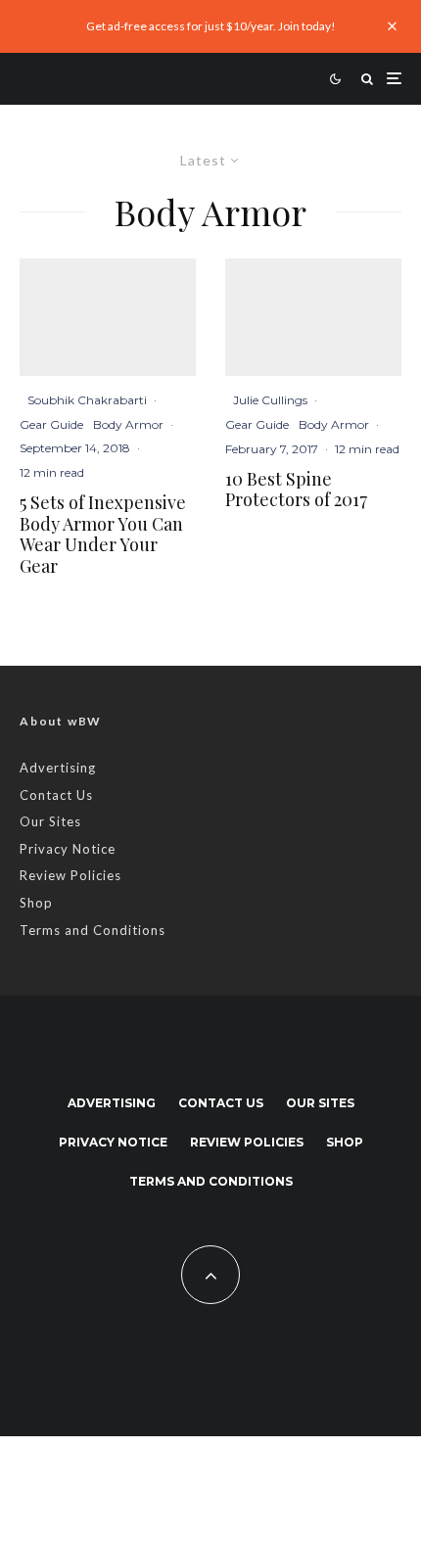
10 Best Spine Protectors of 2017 (296, 490)
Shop (36, 903)
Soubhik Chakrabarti (87, 400)
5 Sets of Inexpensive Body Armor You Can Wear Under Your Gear (103, 534)
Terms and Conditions (92, 930)
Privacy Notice (68, 849)
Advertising (58, 767)
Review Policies (70, 875)
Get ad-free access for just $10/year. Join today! (211, 26)
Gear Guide (51, 424)
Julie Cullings (270, 400)
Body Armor (128, 424)
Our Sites (50, 821)
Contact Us (56, 795)
